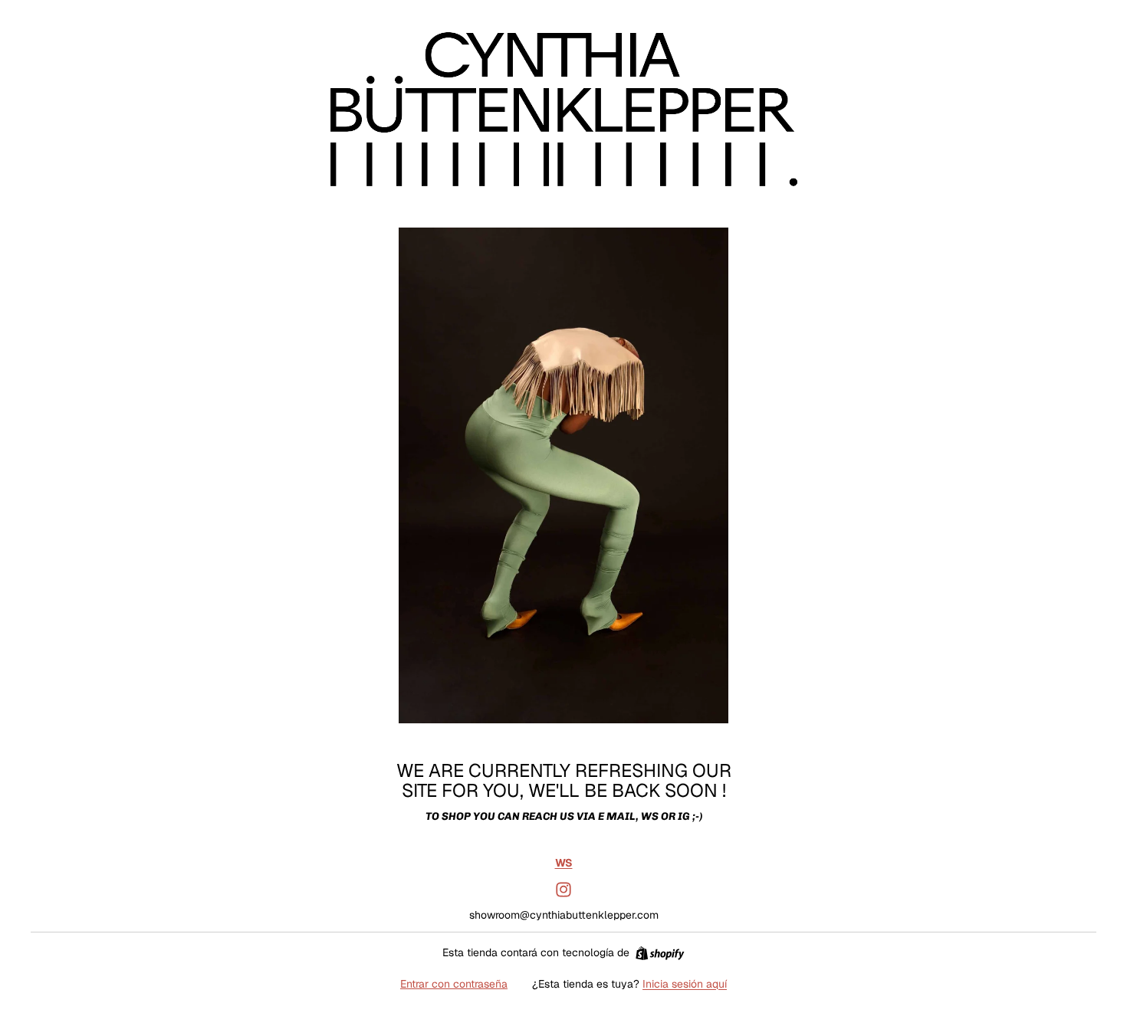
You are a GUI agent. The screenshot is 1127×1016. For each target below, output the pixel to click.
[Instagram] (563, 889)
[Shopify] (660, 953)
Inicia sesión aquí (684, 984)
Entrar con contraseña (454, 984)
